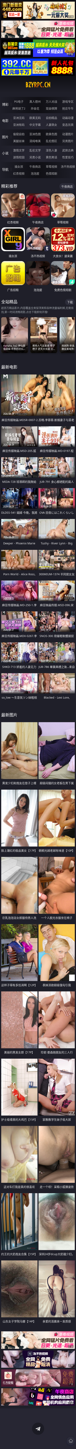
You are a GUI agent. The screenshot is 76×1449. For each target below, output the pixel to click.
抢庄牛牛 (68, 108)
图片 (5, 137)
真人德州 (35, 101)
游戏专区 (68, 101)
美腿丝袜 (19, 141)
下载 (70, 302)
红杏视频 (19, 173)
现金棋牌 (51, 108)
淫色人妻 (51, 150)
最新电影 (9, 367)
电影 (5, 120)
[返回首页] (71, 1441)
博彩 (5, 104)
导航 (5, 169)
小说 (5, 153)
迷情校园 (19, 157)
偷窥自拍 (19, 134)
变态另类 (68, 125)
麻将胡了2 (18, 108)
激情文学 (19, 150)
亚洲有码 (19, 125)
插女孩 (19, 166)
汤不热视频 (68, 166)
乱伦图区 (51, 141)
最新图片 (9, 715)
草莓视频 (51, 166)
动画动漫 (68, 118)
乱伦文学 (35, 150)
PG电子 (19, 101)
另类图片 (68, 141)
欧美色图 (51, 134)
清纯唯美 (35, 141)
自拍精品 (51, 118)
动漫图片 (68, 134)
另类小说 (35, 157)
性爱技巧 (68, 157)
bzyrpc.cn (38, 85)
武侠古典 (68, 150)
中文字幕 (35, 125)
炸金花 (35, 108)
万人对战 (51, 101)
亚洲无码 (19, 118)
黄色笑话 (51, 157)
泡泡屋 (35, 173)
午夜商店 (35, 166)
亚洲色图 (35, 134)
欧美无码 (35, 118)
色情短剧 (51, 173)
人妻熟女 (51, 125)
